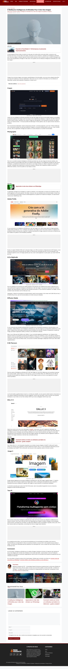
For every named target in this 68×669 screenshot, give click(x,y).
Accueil (8, 8)
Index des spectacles (21, 83)
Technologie (40, 1)
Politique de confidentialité (21, 663)
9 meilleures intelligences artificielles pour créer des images (16, 602)
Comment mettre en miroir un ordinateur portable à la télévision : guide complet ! (51, 602)
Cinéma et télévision (23, 1)
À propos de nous (48, 663)
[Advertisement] (34, 69)
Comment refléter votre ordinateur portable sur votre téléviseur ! (34, 559)
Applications (33, 1)
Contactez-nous (56, 1)
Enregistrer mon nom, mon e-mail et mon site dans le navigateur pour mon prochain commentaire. (30, 635)
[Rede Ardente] (5, 1)
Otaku (11, 1)
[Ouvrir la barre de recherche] (34, 4)
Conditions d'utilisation (30, 663)
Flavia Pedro (15, 564)
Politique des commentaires (40, 663)
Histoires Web (48, 1)
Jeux (16, 1)
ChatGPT (32, 429)
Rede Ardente (18, 570)
